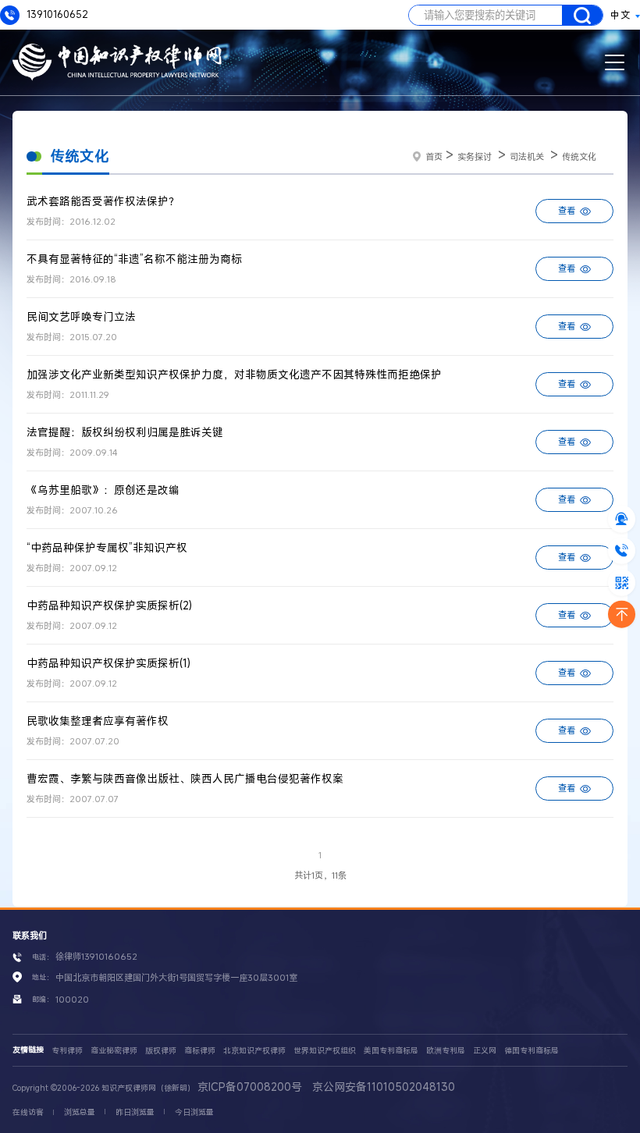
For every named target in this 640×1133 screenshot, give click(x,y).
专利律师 (67, 1051)
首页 (434, 156)
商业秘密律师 (114, 1051)
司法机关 (527, 156)
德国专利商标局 (531, 1051)
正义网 (484, 1051)
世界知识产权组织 (324, 1051)
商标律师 (199, 1051)
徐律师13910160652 (96, 956)
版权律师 (160, 1051)
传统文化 (579, 156)
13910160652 (56, 14)
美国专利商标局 (391, 1051)
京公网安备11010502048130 (383, 1086)
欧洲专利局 (445, 1051)
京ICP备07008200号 (249, 1086)
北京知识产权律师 (254, 1051)
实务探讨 (474, 156)
